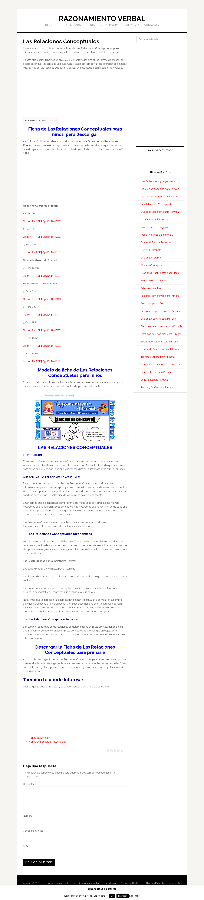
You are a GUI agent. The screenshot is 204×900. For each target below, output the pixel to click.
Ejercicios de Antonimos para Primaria (161, 326)
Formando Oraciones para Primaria (160, 349)
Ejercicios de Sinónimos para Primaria (161, 334)
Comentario (29, 784)
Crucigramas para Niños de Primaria (160, 311)
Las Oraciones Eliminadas (155, 219)
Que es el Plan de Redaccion (156, 242)
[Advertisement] (75, 95)
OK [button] (112, 896)
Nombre (28, 815)
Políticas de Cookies (130, 883)
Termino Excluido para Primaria (158, 356)
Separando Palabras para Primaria (159, 341)
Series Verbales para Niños (155, 280)
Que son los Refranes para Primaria (160, 196)
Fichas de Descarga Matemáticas (47, 741)
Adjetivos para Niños (152, 288)
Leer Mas (134, 895)
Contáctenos (109, 883)
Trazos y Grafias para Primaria (157, 387)
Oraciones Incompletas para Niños (160, 273)
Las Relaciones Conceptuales (157, 204)
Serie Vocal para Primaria (154, 379)
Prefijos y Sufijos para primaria (157, 234)
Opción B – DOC (51, 221)
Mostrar (52, 120)
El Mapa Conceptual (152, 265)
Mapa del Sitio (175, 883)
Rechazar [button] (122, 896)
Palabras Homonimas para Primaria (160, 295)
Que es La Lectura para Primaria (158, 318)
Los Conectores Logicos (154, 227)
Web (25, 845)
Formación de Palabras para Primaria (161, 364)
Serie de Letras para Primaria (156, 372)
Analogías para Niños (152, 303)
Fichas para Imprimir (40, 737)
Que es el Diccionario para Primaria (160, 211)
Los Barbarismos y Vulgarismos (158, 181)
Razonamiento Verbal (102, 19)
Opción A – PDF (32, 221)
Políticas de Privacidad (154, 883)
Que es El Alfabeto (151, 250)
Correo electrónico (34, 830)
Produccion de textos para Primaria (160, 189)
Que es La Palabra (151, 257)
